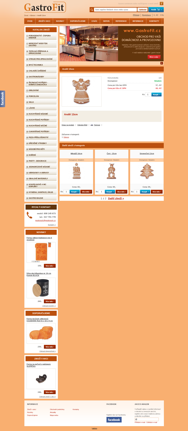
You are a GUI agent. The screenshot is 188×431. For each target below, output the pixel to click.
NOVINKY (60, 21)
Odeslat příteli (82, 125)
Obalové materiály (38, 179)
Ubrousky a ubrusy (39, 173)
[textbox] (115, 9)
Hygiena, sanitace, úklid (41, 192)
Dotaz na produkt (68, 125)
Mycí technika (36, 65)
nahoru (94, 428)
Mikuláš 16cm (76, 154)
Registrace (146, 15)
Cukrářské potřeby (39, 132)
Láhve (32, 108)
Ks (143, 94)
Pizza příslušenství (38, 137)
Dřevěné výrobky (38, 143)
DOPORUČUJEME (77, 21)
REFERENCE (121, 21)
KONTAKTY (154, 21)
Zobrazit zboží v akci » (47, 396)
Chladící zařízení (37, 71)
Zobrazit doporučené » (48, 351)
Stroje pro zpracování (40, 59)
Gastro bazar (36, 198)
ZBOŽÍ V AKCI (44, 21)
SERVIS (106, 21)
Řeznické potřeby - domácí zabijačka (38, 84)
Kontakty (76, 409)
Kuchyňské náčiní (38, 126)
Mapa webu (54, 415)
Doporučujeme (32, 415)
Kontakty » (52, 225)
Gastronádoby (36, 77)
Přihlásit (136, 15)
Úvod (26, 15)
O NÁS (94, 21)
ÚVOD (29, 21)
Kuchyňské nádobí (38, 114)
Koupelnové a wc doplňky (37, 185)
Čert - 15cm (112, 154)
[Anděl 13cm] (82, 106)
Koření (32, 155)
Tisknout (97, 125)
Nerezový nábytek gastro (38, 44)
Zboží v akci (31, 409)
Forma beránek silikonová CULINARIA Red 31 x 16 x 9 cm (40, 320)
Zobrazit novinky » (49, 306)
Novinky (30, 412)
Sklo (31, 102)
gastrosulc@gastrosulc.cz (45, 220)
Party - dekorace (37, 161)
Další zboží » (116, 198)
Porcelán (34, 96)
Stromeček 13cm (147, 154)
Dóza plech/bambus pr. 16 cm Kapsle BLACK (39, 274)
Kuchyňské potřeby (39, 120)
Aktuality (53, 412)
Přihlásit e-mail (140, 422)
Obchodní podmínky (57, 409)
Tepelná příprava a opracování (38, 52)
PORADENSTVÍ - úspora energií (40, 37)
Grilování (33, 90)
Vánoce (32, 15)
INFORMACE (138, 21)
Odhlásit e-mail (151, 422)
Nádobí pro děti (37, 149)
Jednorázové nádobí (39, 167)
